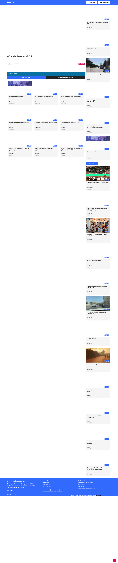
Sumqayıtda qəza (91, 48)
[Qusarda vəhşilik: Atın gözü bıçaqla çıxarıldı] (72, 113)
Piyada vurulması (91, 338)
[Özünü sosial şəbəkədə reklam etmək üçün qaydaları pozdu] (98, 199)
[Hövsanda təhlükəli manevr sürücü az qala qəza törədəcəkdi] (72, 139)
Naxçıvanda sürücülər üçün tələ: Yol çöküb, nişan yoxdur (19, 149)
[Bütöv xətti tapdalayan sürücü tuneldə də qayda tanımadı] (72, 87)
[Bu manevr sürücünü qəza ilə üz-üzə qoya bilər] (98, 433)
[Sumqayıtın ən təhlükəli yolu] (98, 65)
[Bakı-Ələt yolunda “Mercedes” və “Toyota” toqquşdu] (46, 87)
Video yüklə (92, 2)
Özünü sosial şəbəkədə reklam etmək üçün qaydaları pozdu (97, 209)
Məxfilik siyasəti (81, 484)
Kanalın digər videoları (65, 77)
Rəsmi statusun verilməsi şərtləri (85, 482)
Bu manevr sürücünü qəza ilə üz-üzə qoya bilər (97, 442)
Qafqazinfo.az (38, 127)
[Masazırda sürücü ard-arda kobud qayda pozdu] (46, 139)
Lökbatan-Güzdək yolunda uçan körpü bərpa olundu (97, 183)
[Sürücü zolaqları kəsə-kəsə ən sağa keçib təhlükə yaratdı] (20, 113)
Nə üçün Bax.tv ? (47, 486)
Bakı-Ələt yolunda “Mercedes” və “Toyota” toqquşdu (44, 97)
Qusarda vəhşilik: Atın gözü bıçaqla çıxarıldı (71, 123)
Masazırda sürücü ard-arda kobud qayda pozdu (44, 149)
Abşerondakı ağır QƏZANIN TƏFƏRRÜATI (94, 416)
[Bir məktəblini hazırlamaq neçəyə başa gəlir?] (98, 13)
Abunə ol (81, 63)
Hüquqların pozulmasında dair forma (86, 488)
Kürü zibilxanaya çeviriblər (94, 260)
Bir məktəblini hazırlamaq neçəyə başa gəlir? (97, 23)
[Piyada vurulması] (98, 329)
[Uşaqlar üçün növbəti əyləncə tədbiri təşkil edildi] (98, 225)
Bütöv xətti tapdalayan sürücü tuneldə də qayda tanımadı (71, 97)
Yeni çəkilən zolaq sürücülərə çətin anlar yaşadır (96, 313)
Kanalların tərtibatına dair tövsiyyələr (86, 480)
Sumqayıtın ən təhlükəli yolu (95, 74)
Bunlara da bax (26, 77)
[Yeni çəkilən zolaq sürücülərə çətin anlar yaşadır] (98, 303)
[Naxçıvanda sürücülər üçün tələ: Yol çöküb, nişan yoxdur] (20, 139)
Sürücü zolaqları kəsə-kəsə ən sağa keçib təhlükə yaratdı (19, 123)
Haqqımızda (45, 480)
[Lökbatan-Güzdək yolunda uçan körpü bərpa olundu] (98, 173)
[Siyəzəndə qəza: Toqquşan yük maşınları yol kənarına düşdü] (98, 117)
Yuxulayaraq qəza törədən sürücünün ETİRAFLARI (97, 100)
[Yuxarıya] (114, 560)
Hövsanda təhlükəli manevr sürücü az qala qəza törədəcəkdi (71, 149)
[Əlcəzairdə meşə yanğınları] (98, 355)
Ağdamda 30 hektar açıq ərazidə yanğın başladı (46, 123)
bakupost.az (89, 265)
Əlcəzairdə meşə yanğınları (94, 364)
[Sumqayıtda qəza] (98, 39)
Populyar (92, 163)
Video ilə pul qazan (47, 484)
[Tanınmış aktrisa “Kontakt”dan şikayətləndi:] (98, 459)
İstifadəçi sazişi (81, 486)
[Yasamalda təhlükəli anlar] (20, 87)
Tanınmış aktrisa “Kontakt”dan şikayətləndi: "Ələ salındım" (95, 468)
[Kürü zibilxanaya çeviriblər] (98, 251)
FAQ (79, 490)
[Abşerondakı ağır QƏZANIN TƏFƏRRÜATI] (98, 407)
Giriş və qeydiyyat (104, 2)
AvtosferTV (11, 101)
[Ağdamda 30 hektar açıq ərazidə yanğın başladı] (46, 113)
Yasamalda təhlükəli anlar (16, 96)
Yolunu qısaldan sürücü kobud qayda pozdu (97, 390)
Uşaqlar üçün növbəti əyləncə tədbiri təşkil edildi (97, 235)
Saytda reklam (46, 482)
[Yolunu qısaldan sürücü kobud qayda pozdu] (98, 381)
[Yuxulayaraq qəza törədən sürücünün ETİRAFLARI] (98, 91)
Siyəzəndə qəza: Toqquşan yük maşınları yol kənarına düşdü (95, 126)
